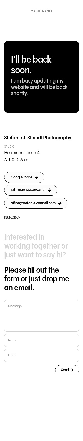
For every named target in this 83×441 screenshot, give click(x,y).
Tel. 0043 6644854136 (28, 190)
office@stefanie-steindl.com (33, 203)
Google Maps (21, 177)
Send (65, 370)
